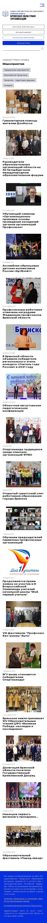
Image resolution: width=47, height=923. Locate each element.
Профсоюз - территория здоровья (19, 80)
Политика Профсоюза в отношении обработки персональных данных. (23, 899)
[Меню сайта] (42, 5)
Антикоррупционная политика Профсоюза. (23, 905)
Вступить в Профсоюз (23, 27)
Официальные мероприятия (16, 70)
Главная (7, 60)
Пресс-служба (21, 60)
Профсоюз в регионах (23, 37)
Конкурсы (8, 85)
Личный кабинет (23, 32)
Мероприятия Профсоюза (15, 75)
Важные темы (23, 43)
